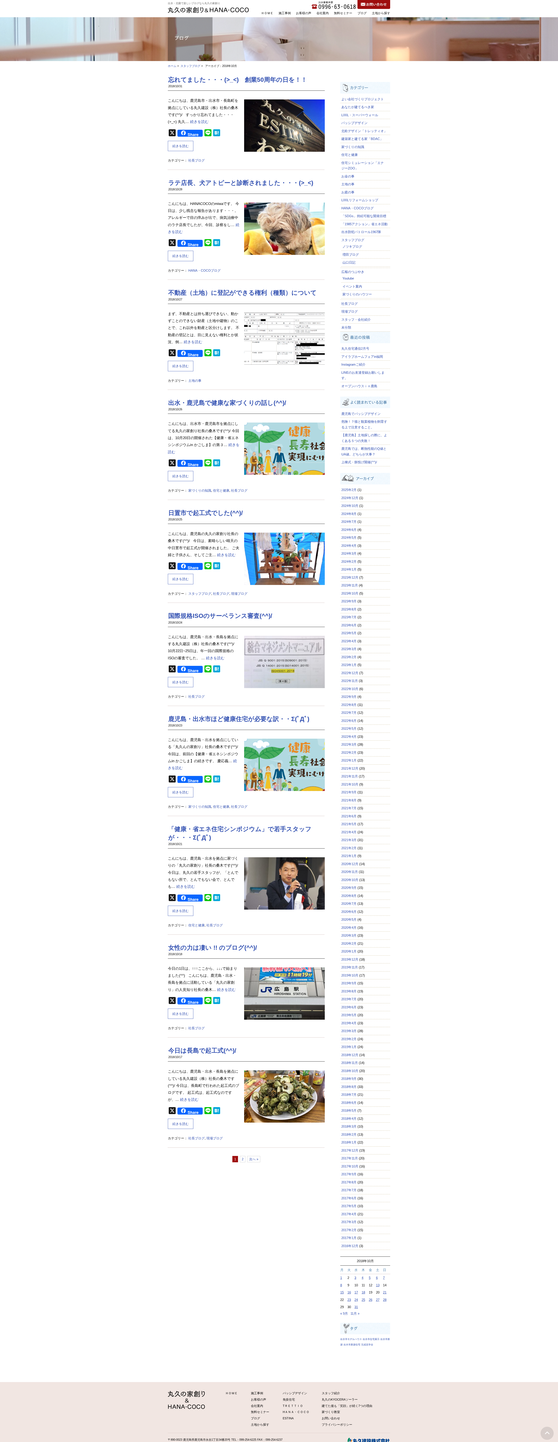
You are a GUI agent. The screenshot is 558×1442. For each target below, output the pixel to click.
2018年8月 (349, 1087)
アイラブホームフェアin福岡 (362, 356)
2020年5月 (349, 919)
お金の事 (347, 176)
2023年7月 (349, 617)
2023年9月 (349, 601)
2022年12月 (349, 673)
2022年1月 (349, 760)
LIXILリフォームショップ (359, 200)
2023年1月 (349, 665)
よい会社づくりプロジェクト (362, 99)
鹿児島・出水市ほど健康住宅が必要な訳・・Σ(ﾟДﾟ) (238, 719)
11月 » (354, 1313)
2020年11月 (349, 872)
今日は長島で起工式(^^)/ (202, 1050)
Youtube (348, 278)
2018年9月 (349, 1079)
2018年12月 (349, 1055)
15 (342, 1292)
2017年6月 (349, 1198)
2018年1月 (349, 1142)
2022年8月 (349, 705)
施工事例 (285, 13)
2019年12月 (349, 959)
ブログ (362, 13)
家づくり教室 (331, 1412)
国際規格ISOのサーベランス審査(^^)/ (220, 615)
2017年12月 (349, 1150)
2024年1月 (349, 569)
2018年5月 (349, 1110)
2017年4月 (349, 1214)
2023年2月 (349, 657)
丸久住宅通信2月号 (355, 348)
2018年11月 (349, 1063)
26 (370, 1300)
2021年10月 (349, 784)
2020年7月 (349, 903)
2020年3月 (349, 935)
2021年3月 (349, 840)
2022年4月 (349, 736)
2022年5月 (349, 728)
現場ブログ (239, 593)
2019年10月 (349, 975)
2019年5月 (349, 1015)
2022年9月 (349, 697)
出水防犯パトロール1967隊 (361, 232)
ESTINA (288, 1418)
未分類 (346, 327)
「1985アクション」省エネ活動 (364, 224)
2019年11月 (349, 967)
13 (377, 1285)
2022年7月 (349, 712)
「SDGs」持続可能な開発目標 (363, 216)
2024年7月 (349, 521)
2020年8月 (349, 896)
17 (356, 1292)
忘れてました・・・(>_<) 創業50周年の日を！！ (237, 79)
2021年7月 (349, 808)
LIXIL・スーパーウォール (359, 115)
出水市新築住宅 (352, 1344)
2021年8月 (349, 800)
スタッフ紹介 (331, 1393)
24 (356, 1300)
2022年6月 (349, 721)
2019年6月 (349, 1007)
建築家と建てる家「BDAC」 (362, 139)
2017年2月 (349, 1230)
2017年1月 (349, 1238)
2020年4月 (349, 927)
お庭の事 (347, 192)
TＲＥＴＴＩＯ (293, 1406)
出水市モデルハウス (351, 1339)
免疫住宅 (289, 1399)
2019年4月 (349, 1023)
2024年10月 (349, 506)
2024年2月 (349, 561)
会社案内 (322, 13)
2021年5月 (349, 824)
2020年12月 (349, 864)
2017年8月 (349, 1182)
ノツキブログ (352, 246)
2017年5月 (349, 1206)
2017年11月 (349, 1158)
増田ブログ (350, 254)
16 (349, 1292)
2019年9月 (349, 983)
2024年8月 (349, 514)
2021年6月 (349, 816)
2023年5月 (349, 633)
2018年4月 (349, 1118)
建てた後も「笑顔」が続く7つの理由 (347, 1406)
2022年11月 (349, 681)
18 (363, 1292)
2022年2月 (349, 752)
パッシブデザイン (354, 123)
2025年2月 (349, 490)
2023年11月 (349, 585)
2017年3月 (349, 1222)
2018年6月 (349, 1103)
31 (356, 1307)
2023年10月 (349, 593)
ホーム (172, 66)
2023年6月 (349, 625)
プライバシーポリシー (337, 1424)
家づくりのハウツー (357, 294)
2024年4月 (349, 545)
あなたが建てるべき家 (357, 107)
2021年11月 (349, 776)
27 (377, 1300)
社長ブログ (196, 160)
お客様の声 (303, 13)
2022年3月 (349, 744)
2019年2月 (349, 1039)
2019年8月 (349, 991)
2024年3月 (349, 553)
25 (363, 1300)
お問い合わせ (331, 1418)
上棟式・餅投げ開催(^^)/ (359, 462)
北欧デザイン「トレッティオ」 (364, 131)
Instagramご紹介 (353, 364)
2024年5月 (349, 537)
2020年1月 (349, 951)
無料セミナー (343, 13)
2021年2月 (349, 848)
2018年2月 (349, 1134)
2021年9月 (349, 792)
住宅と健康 (221, 490)
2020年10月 (349, 880)
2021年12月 (349, 768)
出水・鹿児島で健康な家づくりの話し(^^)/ (227, 402)
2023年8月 (349, 609)
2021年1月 (349, 856)
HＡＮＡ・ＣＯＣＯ (296, 1412)
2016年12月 (349, 1246)
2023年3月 (349, 649)
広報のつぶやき (352, 272)
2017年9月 (349, 1174)
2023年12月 (349, 577)
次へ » (253, 1159)
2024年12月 (349, 498)
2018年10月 (349, 1071)
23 (349, 1300)
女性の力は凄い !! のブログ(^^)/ (212, 947)
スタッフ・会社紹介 (356, 319)
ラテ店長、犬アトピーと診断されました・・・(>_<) (240, 182)
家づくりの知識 (199, 490)
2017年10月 (349, 1166)
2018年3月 (349, 1126)
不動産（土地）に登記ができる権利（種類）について (242, 292)
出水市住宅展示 (371, 1339)
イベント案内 (352, 286)
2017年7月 (349, 1190)
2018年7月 (349, 1094)
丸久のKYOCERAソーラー (340, 1399)
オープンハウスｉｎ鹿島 (359, 386)
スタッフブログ (190, 66)
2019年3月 (349, 1031)
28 (384, 1300)
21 (384, 1292)
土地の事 (194, 380)
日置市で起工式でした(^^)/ (205, 513)
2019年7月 (349, 999)
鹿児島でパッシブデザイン (362, 414)
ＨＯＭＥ (267, 13)
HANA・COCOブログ (204, 270)
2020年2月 (349, 943)
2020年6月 (349, 912)
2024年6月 (349, 530)
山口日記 (349, 262)
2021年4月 (349, 832)
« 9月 (344, 1313)
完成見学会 (367, 1344)
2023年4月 (349, 641)
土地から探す (381, 13)
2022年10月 (349, 689)
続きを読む (199, 122)
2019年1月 (349, 1047)
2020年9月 (349, 888)
